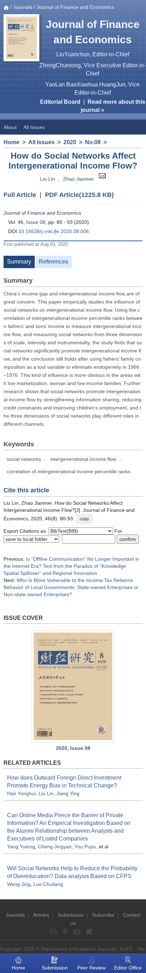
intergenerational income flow (83, 459)
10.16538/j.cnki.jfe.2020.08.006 (53, 231)
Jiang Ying (67, 793)
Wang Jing (18, 884)
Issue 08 (35, 222)
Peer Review (91, 968)
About (10, 127)
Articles (41, 915)
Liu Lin (47, 179)
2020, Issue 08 (73, 748)
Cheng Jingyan (55, 846)
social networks (24, 459)
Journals (22, 7)
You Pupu (85, 846)
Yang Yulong (21, 846)
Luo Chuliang (48, 884)
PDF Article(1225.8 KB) (79, 194)
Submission (71, 915)
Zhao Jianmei (78, 179)
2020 (69, 142)
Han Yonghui (21, 793)
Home (11, 142)
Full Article (20, 194)
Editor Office (128, 968)
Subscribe (103, 915)
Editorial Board (60, 102)
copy (84, 518)
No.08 (93, 142)
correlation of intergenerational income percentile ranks (68, 471)
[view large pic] (73, 686)
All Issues (34, 127)
